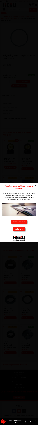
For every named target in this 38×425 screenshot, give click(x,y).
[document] (19, 212)
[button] (35, 185)
